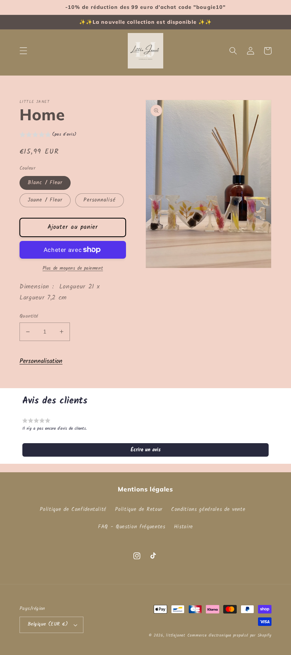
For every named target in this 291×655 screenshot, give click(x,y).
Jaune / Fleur (45, 200)
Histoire (183, 527)
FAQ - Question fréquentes (131, 527)
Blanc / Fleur (45, 182)
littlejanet (175, 635)
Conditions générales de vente (208, 509)
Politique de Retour (139, 509)
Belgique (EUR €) (48, 624)
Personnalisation (41, 361)
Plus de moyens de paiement (73, 268)
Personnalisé (99, 200)
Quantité (29, 316)
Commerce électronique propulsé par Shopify (229, 635)
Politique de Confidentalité (73, 509)
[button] (23, 50)
